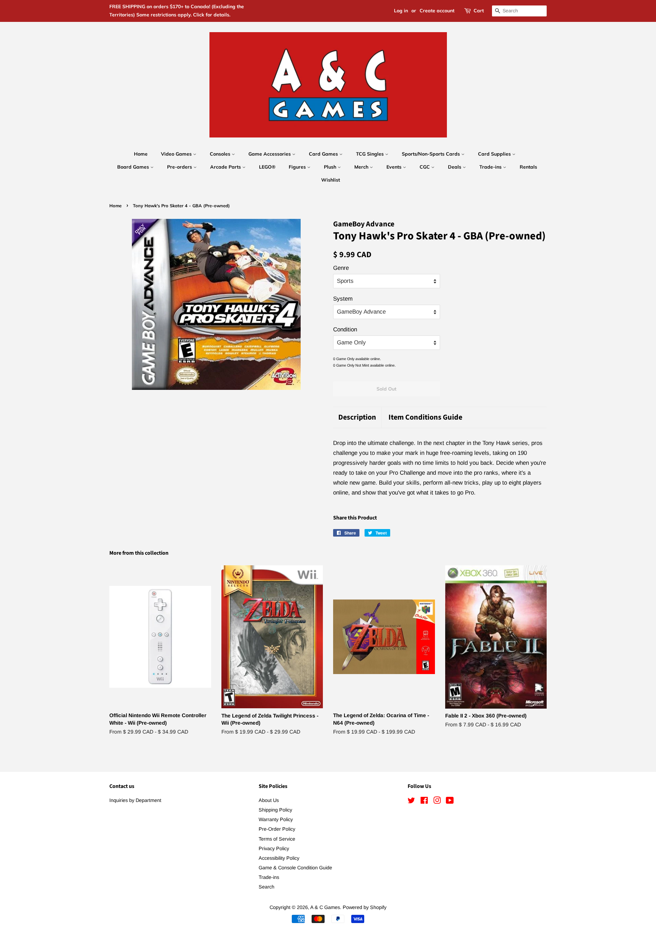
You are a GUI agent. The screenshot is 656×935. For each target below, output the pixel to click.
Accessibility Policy (279, 858)
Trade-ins (491, 167)
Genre (341, 268)
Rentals (528, 167)
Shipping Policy (275, 810)
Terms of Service (277, 839)
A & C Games (325, 907)
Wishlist (330, 180)
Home (141, 154)
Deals (455, 167)
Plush (331, 167)
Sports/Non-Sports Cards (431, 154)
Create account (437, 11)
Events (394, 167)
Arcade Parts (226, 167)
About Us (269, 800)
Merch (362, 167)
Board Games (133, 167)
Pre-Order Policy (277, 829)
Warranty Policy (276, 819)
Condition (345, 329)
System (343, 298)
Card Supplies (495, 154)
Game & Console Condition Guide (295, 867)
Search (266, 887)
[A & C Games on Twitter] (411, 801)
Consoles (221, 154)
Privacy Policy (274, 848)
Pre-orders (180, 167)
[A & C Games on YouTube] (450, 801)
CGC (425, 167)
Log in (401, 11)
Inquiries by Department (135, 800)
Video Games (177, 154)
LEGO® (267, 167)
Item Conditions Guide (425, 417)
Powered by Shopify (364, 907)
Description (357, 417)
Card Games (324, 154)
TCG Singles (370, 154)
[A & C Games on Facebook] (424, 801)
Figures (298, 167)
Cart (479, 11)
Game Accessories (270, 154)
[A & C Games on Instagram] (437, 801)
